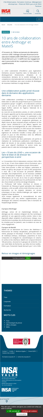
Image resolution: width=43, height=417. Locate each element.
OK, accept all (14, 411)
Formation (7, 306)
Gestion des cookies (8, 353)
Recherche (7, 310)
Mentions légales (21, 351)
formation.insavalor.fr (8, 357)
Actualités (9, 24)
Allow (28, 258)
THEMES (8, 290)
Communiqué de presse (14, 323)
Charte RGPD (32, 351)
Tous (5, 297)
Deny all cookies (30, 411)
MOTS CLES (9, 315)
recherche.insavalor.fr (24, 357)
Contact (4, 351)
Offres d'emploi (11, 325)
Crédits (11, 351)
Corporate (7, 301)
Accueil (3, 24)
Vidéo (8, 327)
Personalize (21, 414)
